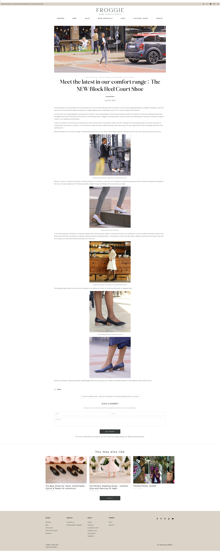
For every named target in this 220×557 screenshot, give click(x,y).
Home (87, 77)
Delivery (91, 525)
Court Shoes (72, 114)
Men (47, 525)
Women (48, 522)
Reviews (48, 533)
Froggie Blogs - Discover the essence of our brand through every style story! (112, 77)
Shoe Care (49, 528)
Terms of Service (134, 436)
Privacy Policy (119, 436)
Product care (92, 530)
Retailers (91, 536)
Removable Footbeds (74, 525)
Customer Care (93, 528)
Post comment (110, 431)
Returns (111, 525)
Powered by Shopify (51, 547)
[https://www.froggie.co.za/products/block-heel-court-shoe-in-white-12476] (110, 155)
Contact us (70, 522)
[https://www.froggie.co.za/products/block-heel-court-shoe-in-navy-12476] (110, 357)
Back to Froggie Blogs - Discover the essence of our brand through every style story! (111, 396)
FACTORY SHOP (51, 530)
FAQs (90, 522)
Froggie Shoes (54, 544)
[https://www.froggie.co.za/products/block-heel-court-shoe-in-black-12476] (110, 261)
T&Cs (110, 522)
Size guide (91, 533)
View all (110, 498)
